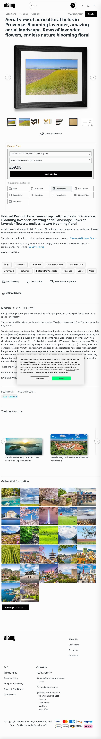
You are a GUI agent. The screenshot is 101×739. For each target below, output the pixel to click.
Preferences (40, 378)
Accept (61, 378)
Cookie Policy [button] (70, 370)
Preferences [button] (63, 372)
